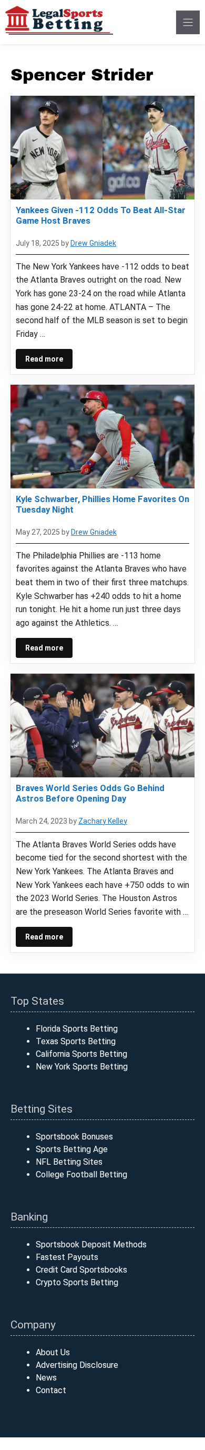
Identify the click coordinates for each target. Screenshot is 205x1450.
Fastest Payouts (67, 1257)
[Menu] (188, 22)
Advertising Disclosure (77, 1365)
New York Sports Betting (82, 1067)
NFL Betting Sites (69, 1162)
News (46, 1378)
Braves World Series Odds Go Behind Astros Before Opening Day (90, 793)
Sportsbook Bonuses (74, 1137)
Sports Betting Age (72, 1149)
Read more (44, 359)
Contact (51, 1390)
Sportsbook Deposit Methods (91, 1244)
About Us (53, 1352)
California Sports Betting (81, 1054)
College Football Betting (81, 1174)
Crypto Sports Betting (77, 1282)
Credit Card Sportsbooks (81, 1270)
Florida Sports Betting (77, 1029)
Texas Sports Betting (76, 1041)
